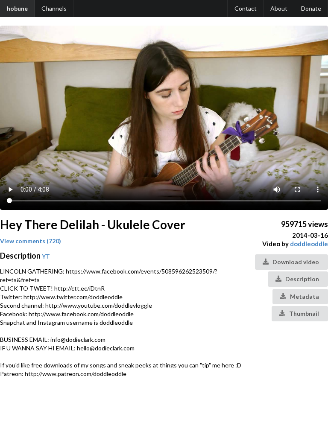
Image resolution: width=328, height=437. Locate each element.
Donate (311, 8)
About (278, 8)
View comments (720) (30, 241)
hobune (17, 8)
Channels (54, 8)
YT (46, 256)
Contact (245, 8)
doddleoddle (309, 244)
